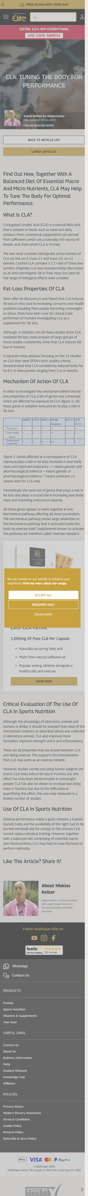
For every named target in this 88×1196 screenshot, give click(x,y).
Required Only (43, 604)
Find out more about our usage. (45, 583)
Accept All (43, 595)
